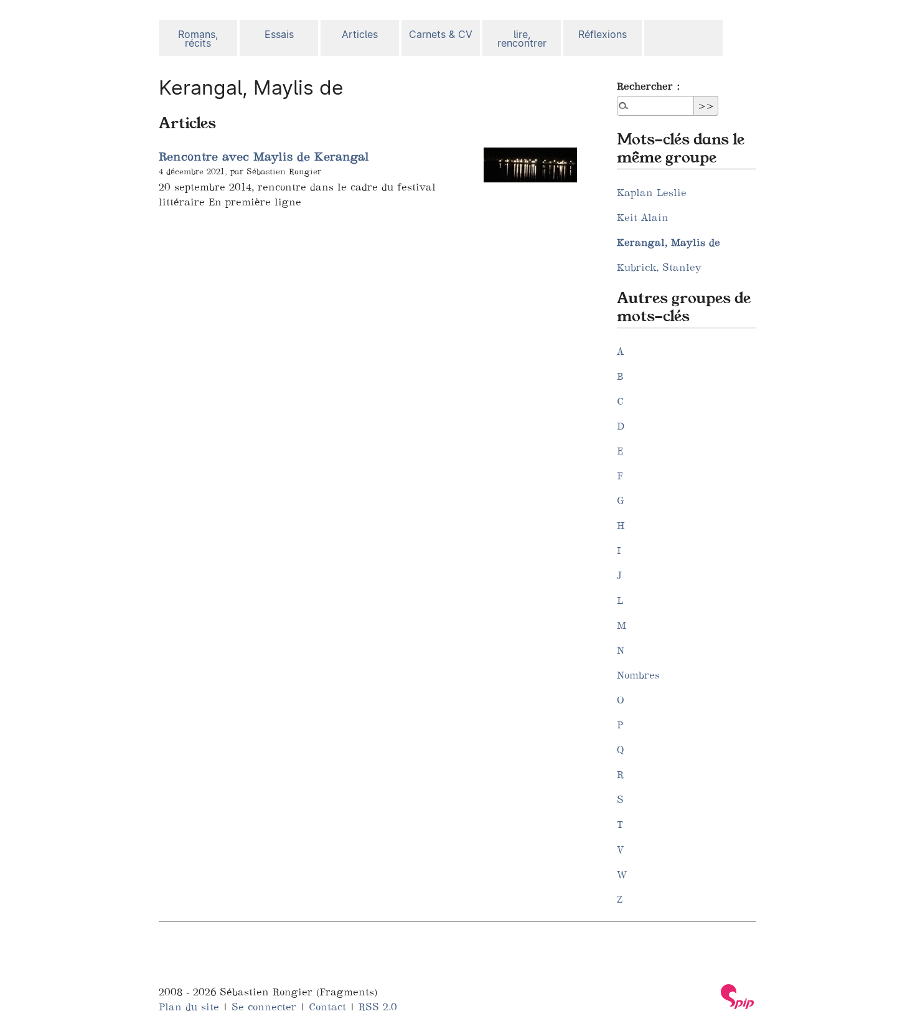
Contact (327, 1006)
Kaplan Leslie (652, 192)
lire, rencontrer (522, 39)
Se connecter (264, 1006)
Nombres (638, 675)
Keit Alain (643, 217)
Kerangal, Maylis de (668, 242)
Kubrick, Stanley (659, 267)
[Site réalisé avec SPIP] (737, 996)
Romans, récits (198, 39)
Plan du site (189, 1006)
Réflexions (602, 34)
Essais (279, 34)
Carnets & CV (440, 34)
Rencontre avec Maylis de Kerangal (264, 156)
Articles (360, 34)
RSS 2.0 (378, 1006)
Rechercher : (648, 86)
